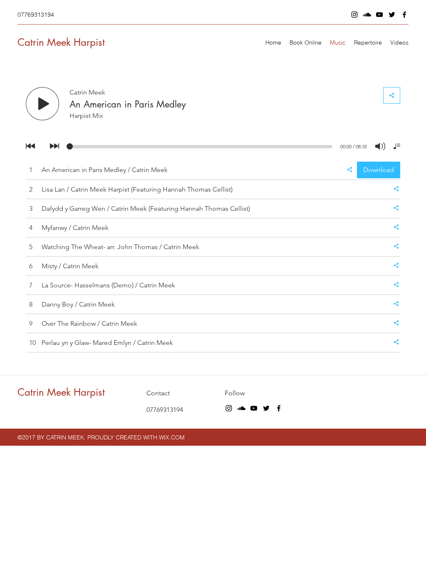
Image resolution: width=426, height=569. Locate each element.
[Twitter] (392, 14)
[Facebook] (404, 14)
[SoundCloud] (367, 14)
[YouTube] (379, 14)
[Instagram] (354, 14)
